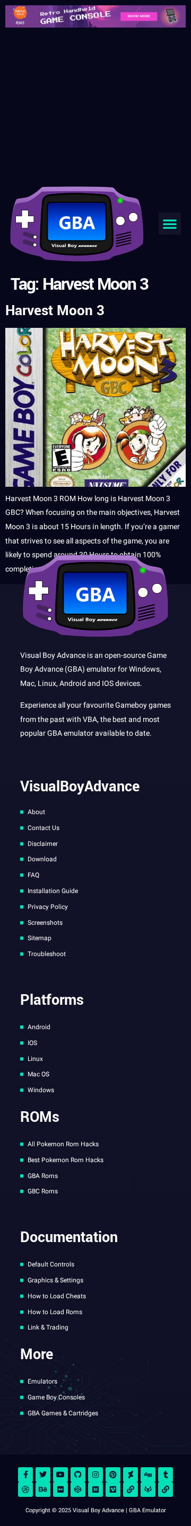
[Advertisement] (95, 104)
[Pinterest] (113, 1474)
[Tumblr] (165, 1474)
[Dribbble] (25, 1489)
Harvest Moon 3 (55, 310)
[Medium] (95, 1489)
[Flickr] (60, 1489)
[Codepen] (78, 1489)
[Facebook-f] (25, 1474)
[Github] (78, 1474)
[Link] (130, 1489)
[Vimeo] (113, 1489)
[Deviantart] (130, 1474)
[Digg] (148, 1474)
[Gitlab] (148, 1489)
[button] (170, 223)
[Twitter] (43, 1474)
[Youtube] (60, 1474)
